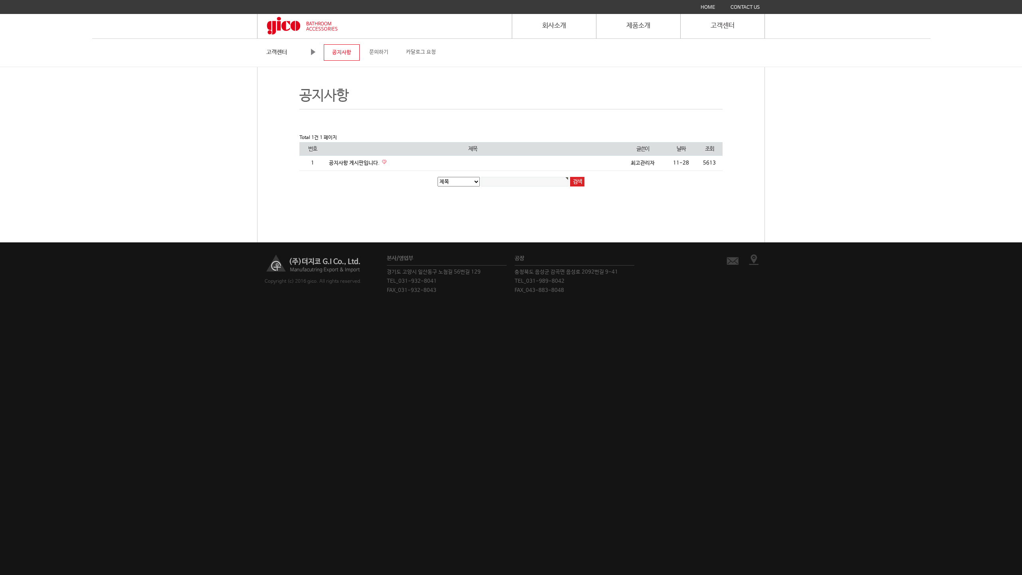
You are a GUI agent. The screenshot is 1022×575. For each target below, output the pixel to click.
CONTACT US (745, 7)
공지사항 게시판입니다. (355, 163)
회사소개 (554, 26)
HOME (708, 7)
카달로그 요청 (421, 52)
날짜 (681, 149)
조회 (709, 149)
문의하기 (378, 52)
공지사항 (341, 53)
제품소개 (638, 26)
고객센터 (723, 26)
